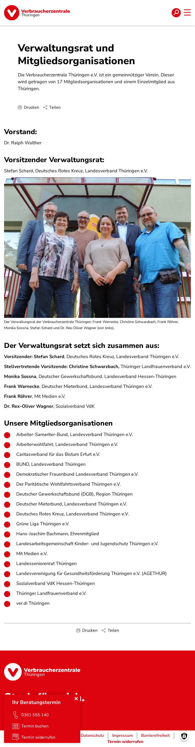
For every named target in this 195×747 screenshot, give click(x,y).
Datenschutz (92, 735)
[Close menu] (76, 699)
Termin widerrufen (125, 741)
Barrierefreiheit (155, 735)
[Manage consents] (184, 736)
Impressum (122, 735)
